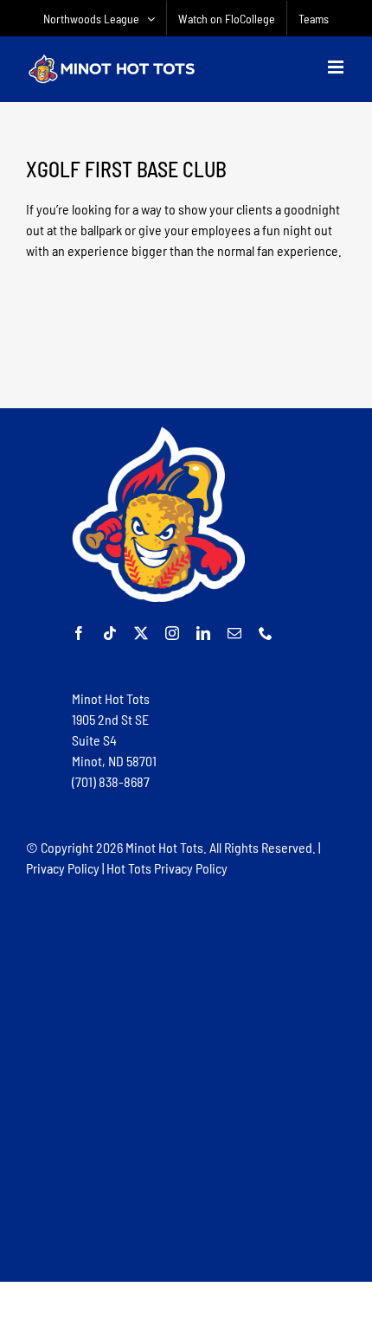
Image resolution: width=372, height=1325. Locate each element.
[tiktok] (110, 633)
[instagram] (172, 633)
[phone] (266, 633)
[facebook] (79, 633)
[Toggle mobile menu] (337, 67)
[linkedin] (203, 633)
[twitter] (141, 633)
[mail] (234, 633)
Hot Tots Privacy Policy (167, 868)
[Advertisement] (186, 1078)
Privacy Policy (62, 868)
